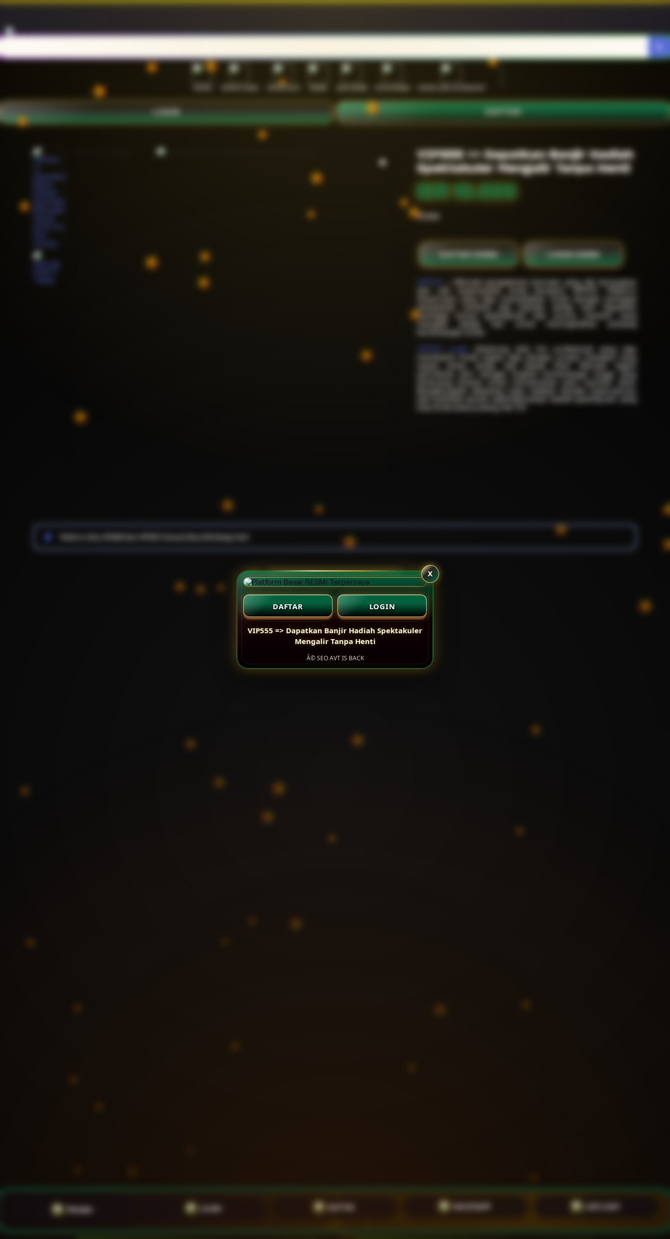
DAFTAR (288, 606)
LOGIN (382, 606)
